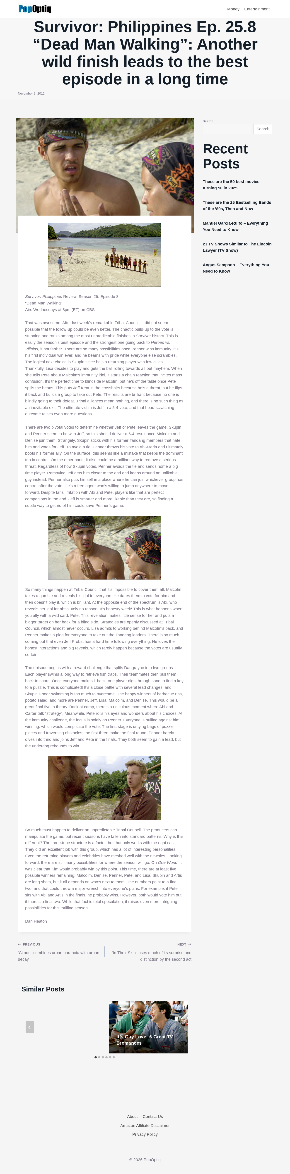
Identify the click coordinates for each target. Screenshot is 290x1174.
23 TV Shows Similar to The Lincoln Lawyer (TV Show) (237, 247)
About (132, 1116)
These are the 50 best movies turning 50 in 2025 (231, 184)
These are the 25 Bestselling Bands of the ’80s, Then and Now (237, 205)
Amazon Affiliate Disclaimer (145, 1125)
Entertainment (257, 9)
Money (233, 9)
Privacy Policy (145, 1134)
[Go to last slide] (30, 1027)
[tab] (95, 1057)
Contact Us (153, 1116)
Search (208, 121)
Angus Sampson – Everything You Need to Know (236, 268)
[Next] (180, 1027)
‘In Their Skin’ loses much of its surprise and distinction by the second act (151, 952)
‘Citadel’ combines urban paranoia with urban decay (58, 952)
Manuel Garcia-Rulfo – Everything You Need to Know (235, 226)
